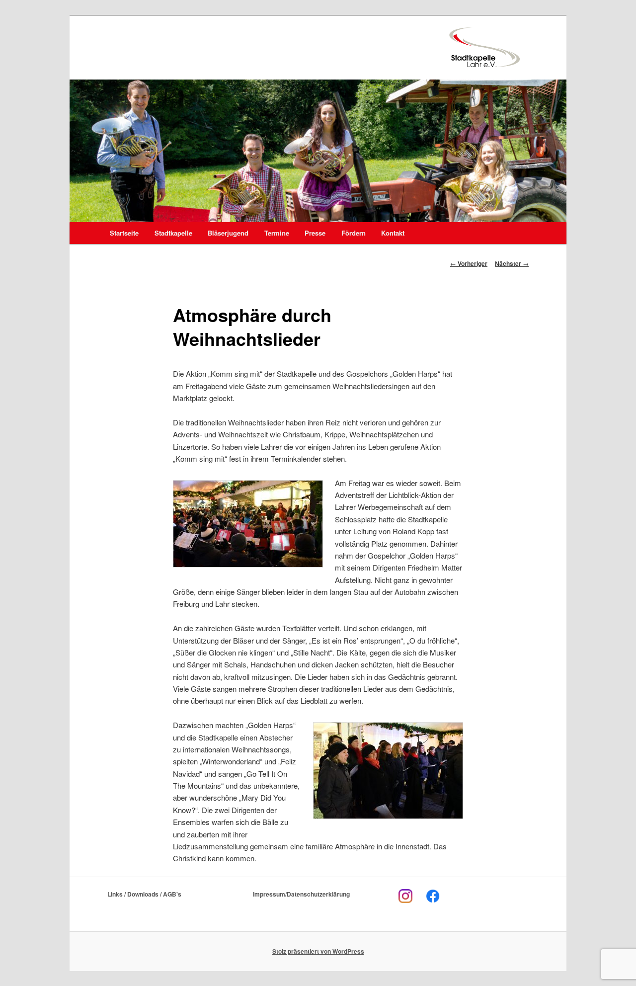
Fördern (353, 233)
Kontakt (392, 233)
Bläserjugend (228, 233)
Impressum (269, 894)
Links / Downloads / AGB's (144, 894)
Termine (276, 233)
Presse (315, 233)
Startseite (124, 233)
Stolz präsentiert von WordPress (318, 951)
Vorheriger (468, 263)
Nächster (512, 263)
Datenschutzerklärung (318, 894)
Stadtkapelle (173, 233)
